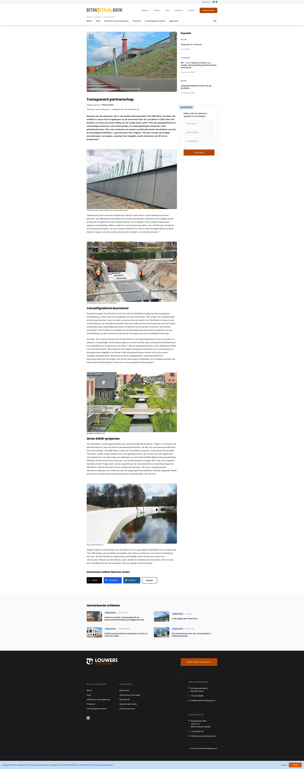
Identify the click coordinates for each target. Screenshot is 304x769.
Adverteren (179, 10)
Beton (89, 21)
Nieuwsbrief (124, 699)
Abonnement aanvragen (130, 695)
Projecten (136, 21)
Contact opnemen (127, 709)
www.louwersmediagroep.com (204, 748)
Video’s (167, 10)
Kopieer (149, 580)
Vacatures (191, 10)
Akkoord (295, 765)
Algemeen (173, 21)
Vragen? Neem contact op (197, 662)
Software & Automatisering (116, 21)
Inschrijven (199, 152)
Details (284, 765)
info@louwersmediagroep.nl (203, 700)
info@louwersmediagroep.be (203, 736)
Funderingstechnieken (155, 21)
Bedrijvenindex (208, 10)
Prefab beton (93, 105)
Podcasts (157, 10)
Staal (98, 21)
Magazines (145, 10)
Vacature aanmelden (128, 704)
